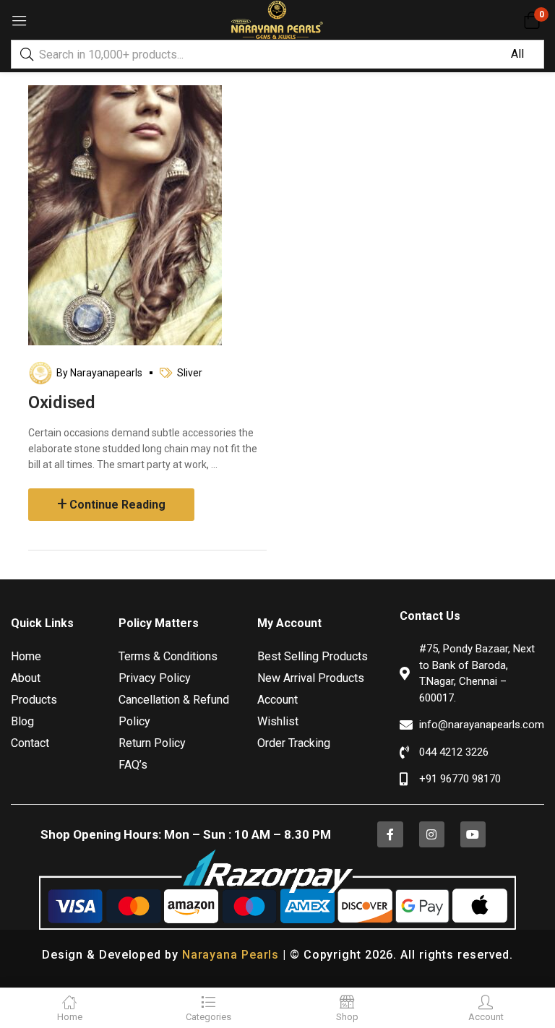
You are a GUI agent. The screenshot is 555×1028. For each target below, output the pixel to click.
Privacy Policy (155, 678)
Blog (22, 721)
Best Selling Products (312, 656)
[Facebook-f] (390, 834)
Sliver (189, 373)
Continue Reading (117, 504)
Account (277, 700)
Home (26, 656)
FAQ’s (133, 765)
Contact (30, 743)
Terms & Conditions (168, 656)
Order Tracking (293, 743)
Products (34, 700)
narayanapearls (106, 373)
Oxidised (61, 402)
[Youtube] (473, 834)
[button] (531, 20)
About (25, 678)
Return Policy (152, 743)
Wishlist (277, 721)
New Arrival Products (310, 678)
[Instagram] (431, 834)
